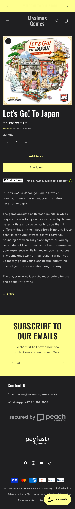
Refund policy (63, 488)
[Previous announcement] (7, 6)
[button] (7, 20)
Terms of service (36, 494)
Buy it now (37, 167)
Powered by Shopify (41, 488)
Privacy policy (16, 494)
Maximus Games (21, 488)
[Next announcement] (68, 6)
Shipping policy (27, 500)
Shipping (7, 128)
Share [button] (10, 293)
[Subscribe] (63, 363)
